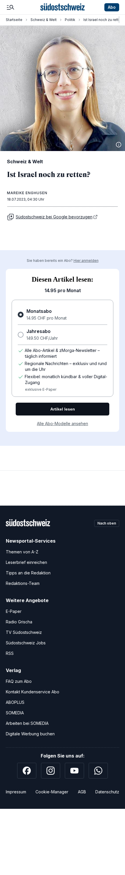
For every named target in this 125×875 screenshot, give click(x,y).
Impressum (16, 791)
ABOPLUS (15, 702)
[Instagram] (50, 770)
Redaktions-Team (23, 583)
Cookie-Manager (51, 791)
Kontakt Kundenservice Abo (32, 691)
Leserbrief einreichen (26, 562)
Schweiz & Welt (44, 19)
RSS (10, 653)
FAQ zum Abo (19, 681)
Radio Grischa (19, 621)
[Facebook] (26, 770)
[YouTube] (74, 770)
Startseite (14, 19)
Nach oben (106, 523)
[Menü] (10, 7)
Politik (70, 19)
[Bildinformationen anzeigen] (119, 145)
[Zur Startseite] (62, 7)
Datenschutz (107, 791)
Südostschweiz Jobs (26, 642)
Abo (112, 7)
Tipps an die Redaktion (28, 572)
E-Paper (14, 611)
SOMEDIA (15, 712)
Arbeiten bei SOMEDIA (27, 723)
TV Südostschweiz (24, 632)
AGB (82, 791)
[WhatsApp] (98, 770)
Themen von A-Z (22, 551)
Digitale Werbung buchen (30, 733)
